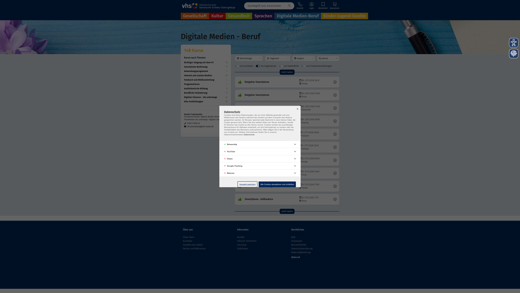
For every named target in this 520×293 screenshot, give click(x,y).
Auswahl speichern (247, 184)
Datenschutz (249, 134)
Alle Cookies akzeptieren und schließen (277, 184)
